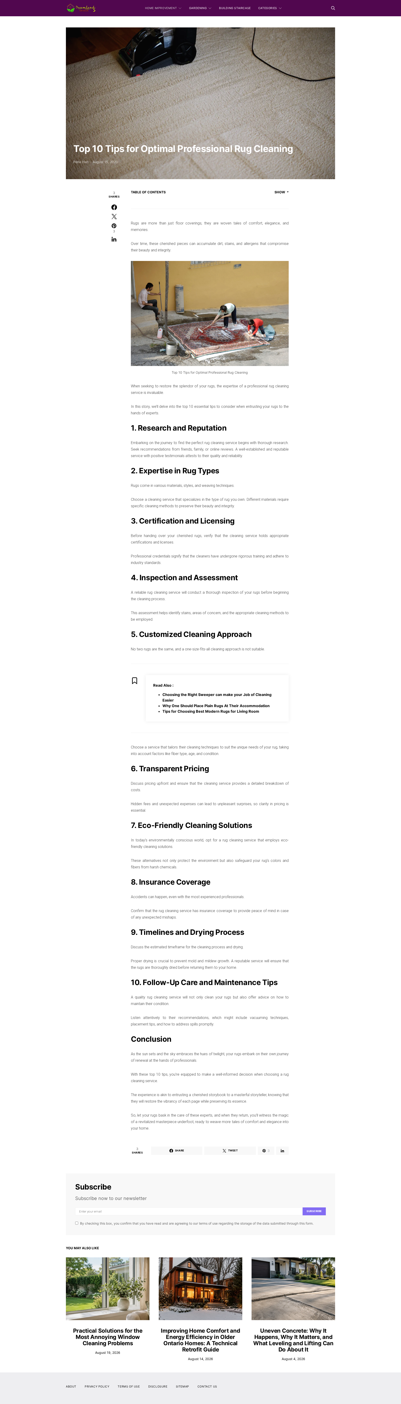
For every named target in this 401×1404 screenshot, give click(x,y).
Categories (267, 8)
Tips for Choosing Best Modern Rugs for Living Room (210, 711)
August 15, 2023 (105, 162)
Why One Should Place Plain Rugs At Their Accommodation (216, 705)
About (71, 1386)
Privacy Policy (97, 1386)
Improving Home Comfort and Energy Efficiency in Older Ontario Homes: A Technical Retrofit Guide (200, 1340)
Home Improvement (161, 8)
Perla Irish (80, 162)
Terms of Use (129, 1386)
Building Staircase (235, 8)
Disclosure (158, 1386)
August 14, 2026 (200, 1359)
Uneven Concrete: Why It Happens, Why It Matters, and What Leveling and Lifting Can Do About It (293, 1340)
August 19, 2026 (107, 1353)
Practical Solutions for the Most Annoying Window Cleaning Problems (107, 1337)
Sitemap (182, 1386)
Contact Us (207, 1386)
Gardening (198, 8)
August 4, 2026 (293, 1359)
